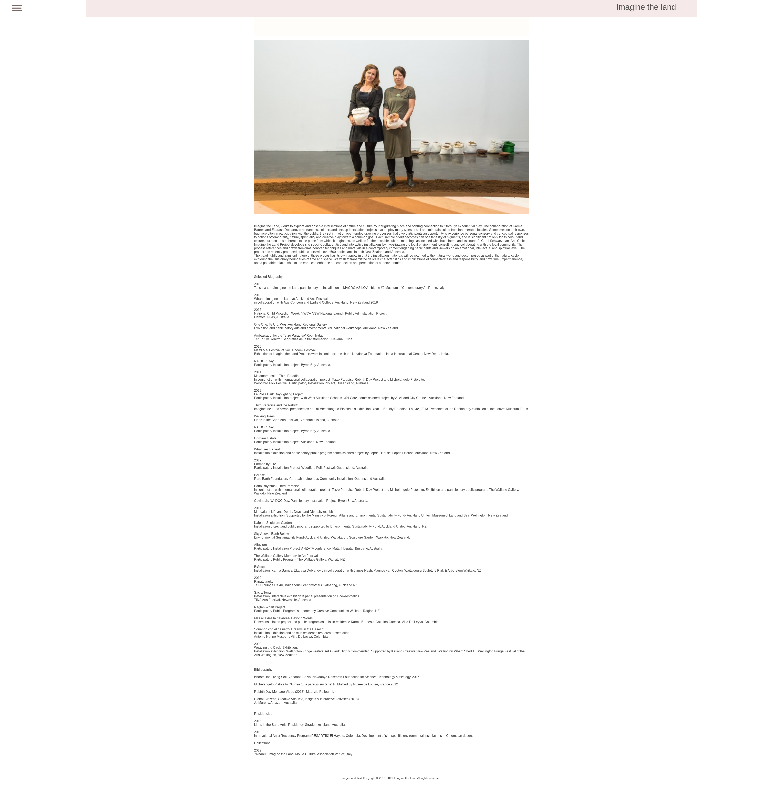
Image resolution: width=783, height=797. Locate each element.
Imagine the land (646, 6)
